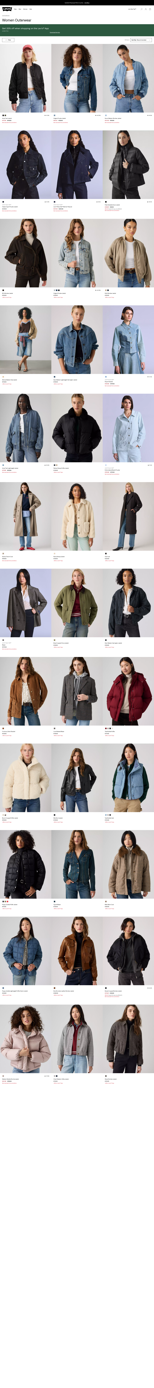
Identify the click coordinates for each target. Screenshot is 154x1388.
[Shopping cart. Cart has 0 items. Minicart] (150, 9)
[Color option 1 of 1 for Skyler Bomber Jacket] (106, 1076)
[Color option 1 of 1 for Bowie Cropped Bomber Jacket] (106, 988)
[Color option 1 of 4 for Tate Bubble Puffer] (106, 728)
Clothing (4, 15)
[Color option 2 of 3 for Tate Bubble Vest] (108, 815)
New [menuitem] (15, 9)
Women (8, 15)
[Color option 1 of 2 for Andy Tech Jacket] (3, 115)
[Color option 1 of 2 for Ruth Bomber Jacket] (106, 290)
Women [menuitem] (25, 9)
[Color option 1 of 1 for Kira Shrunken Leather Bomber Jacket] (54, 988)
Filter (9, 40)
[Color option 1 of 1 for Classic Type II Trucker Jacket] (3, 202)
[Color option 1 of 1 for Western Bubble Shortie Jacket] (3, 1076)
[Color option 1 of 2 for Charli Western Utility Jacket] (54, 1076)
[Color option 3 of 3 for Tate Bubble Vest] (110, 815)
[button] (146, 9)
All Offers (86, 2)
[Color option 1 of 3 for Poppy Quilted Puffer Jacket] (3, 901)
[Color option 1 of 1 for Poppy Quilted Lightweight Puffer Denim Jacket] (3, 988)
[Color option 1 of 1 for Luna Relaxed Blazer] (54, 728)
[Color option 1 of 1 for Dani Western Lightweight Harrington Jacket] (54, 377)
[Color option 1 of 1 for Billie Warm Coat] (106, 901)
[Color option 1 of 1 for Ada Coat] (106, 553)
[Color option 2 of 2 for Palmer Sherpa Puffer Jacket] (57, 465)
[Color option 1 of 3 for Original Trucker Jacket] (54, 290)
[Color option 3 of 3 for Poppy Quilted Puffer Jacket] (7, 901)
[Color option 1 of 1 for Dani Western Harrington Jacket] (106, 640)
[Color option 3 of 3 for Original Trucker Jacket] (59, 290)
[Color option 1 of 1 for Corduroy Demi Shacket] (3, 728)
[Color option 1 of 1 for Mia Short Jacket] (54, 815)
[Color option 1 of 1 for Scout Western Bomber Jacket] (106, 115)
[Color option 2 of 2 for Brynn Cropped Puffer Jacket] (5, 815)
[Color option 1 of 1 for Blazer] (3, 640)
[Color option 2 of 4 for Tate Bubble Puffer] (108, 728)
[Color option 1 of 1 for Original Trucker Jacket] (54, 115)
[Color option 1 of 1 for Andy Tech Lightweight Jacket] (3, 465)
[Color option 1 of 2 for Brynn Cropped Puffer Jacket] (3, 815)
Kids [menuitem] (31, 9)
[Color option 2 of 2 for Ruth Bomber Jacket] (108, 290)
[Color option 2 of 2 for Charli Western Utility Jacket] (57, 1076)
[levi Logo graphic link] (7, 9)
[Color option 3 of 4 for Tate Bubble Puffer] (110, 728)
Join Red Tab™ (132, 9)
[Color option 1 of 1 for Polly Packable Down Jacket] (106, 202)
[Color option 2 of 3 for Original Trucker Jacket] (57, 290)
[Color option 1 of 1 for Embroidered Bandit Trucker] (106, 465)
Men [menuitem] (20, 9)
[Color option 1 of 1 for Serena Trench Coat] (3, 553)
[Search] (141, 9)
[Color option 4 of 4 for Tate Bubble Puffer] (112, 728)
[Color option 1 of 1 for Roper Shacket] (106, 377)
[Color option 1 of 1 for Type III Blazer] (54, 901)
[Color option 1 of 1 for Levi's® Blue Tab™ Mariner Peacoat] (54, 202)
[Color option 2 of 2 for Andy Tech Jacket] (5, 115)
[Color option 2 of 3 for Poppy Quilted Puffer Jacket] (5, 901)
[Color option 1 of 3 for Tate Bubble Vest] (106, 815)
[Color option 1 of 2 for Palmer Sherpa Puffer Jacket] (54, 465)
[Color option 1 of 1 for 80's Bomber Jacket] (3, 290)
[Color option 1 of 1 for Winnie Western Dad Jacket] (3, 377)
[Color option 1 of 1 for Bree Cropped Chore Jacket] (54, 640)
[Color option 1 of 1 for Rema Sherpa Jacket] (54, 553)
